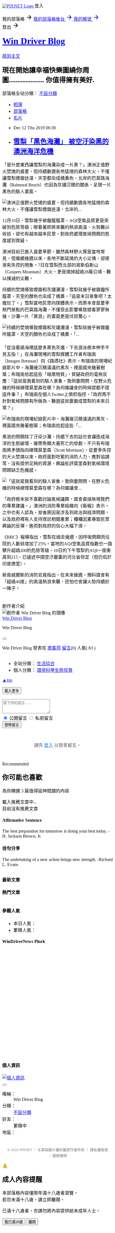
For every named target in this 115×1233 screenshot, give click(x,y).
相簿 (17, 104)
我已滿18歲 (13, 1222)
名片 (17, 118)
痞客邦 (54, 648)
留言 (66, 648)
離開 (32, 1222)
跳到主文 (11, 56)
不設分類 (48, 93)
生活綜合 (46, 663)
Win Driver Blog (33, 41)
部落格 (20, 111)
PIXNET (26, 1150)
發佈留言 (11, 725)
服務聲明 (59, 1156)
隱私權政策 (99, 1150)
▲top (7, 680)
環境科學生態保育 (55, 670)
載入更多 (11, 691)
